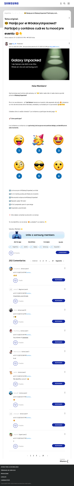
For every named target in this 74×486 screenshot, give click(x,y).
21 (53, 261)
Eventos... (57, 46)
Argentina (15, 247)
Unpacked (56, 247)
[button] (66, 43)
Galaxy (35, 247)
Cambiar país (5, 480)
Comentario (63, 252)
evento (26, 247)
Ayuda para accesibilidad (9, 467)
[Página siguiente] (47, 455)
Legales (3, 477)
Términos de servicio (8, 470)
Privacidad (4, 473)
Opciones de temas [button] (66, 17)
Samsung (45, 247)
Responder (58, 280)
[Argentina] (11, 3)
